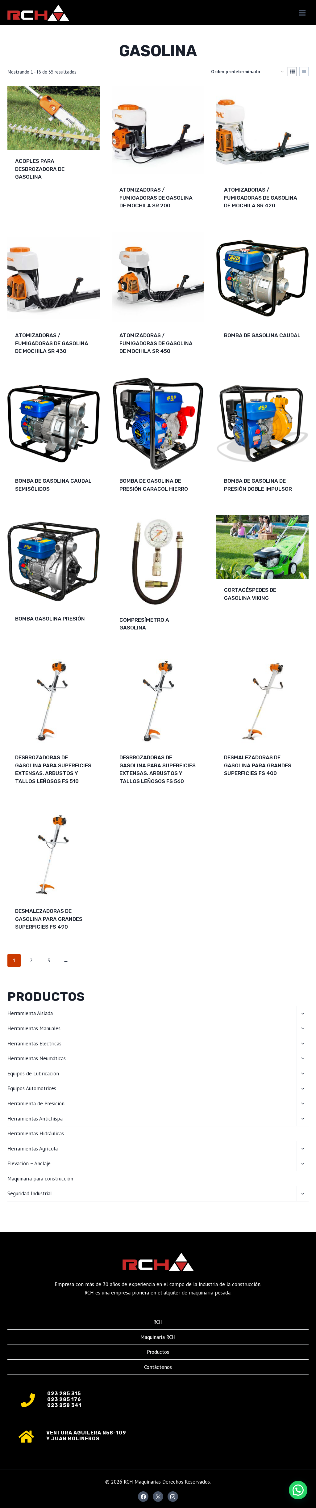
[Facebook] (143, 1496)
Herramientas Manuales (33, 1028)
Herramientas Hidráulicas (35, 1133)
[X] (158, 1496)
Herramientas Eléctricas (34, 1043)
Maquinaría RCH (158, 1337)
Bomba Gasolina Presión (50, 619)
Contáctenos (158, 1367)
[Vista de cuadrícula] (292, 71)
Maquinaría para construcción (40, 1178)
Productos (158, 1352)
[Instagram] (173, 1496)
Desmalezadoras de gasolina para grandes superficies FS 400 (257, 765)
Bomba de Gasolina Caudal (262, 335)
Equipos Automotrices (31, 1088)
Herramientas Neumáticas (36, 1058)
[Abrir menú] (302, 12)
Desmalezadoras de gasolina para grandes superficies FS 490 (48, 919)
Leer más (27, 196)
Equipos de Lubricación (33, 1073)
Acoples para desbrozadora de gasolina (39, 169)
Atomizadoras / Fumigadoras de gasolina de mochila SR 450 (156, 343)
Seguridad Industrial (29, 1193)
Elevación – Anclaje (29, 1163)
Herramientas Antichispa (35, 1118)
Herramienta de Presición (35, 1103)
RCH (158, 1322)
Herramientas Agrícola (32, 1148)
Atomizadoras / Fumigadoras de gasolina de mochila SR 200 (156, 198)
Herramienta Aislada (30, 1013)
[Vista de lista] (304, 71)
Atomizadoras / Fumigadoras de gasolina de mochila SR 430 (51, 343)
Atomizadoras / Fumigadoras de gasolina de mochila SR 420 (260, 198)
